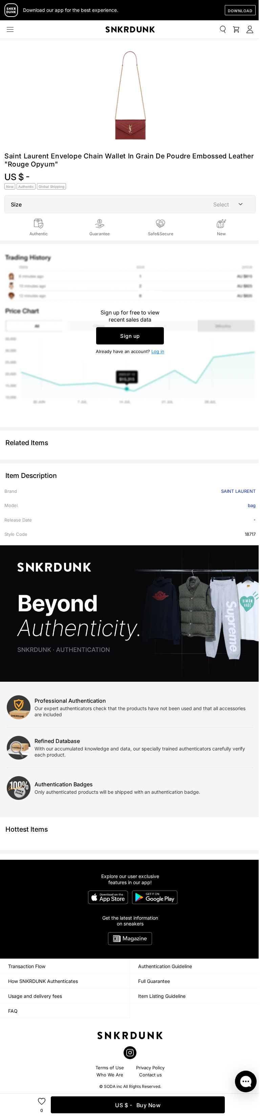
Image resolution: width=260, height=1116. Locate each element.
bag (252, 505)
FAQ (13, 1011)
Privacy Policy (150, 1067)
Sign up (130, 335)
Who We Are (109, 1074)
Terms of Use (109, 1067)
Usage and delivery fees (35, 996)
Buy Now (137, 1105)
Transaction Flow (26, 966)
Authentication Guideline (165, 966)
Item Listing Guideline (162, 996)
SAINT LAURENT (238, 491)
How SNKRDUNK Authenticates (43, 981)
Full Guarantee (154, 981)
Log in (157, 351)
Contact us (150, 1074)
